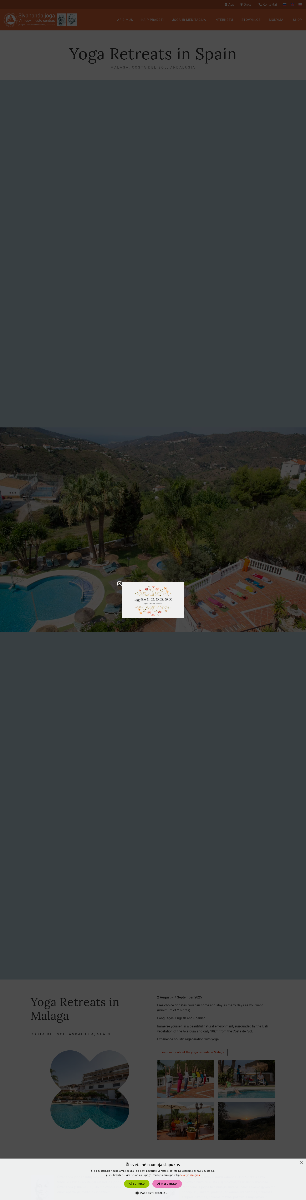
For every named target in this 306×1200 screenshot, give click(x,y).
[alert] (153, 1179)
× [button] (301, 1163)
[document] (153, 600)
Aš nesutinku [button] (167, 1183)
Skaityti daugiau (190, 1175)
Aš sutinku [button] (137, 1183)
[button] (153, 1193)
